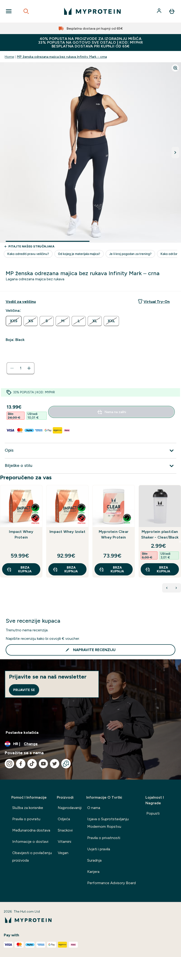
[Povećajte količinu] (29, 368)
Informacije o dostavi (30, 842)
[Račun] (159, 11)
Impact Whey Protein (21, 534)
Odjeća (64, 819)
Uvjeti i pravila (98, 849)
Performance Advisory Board (111, 883)
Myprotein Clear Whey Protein (113, 534)
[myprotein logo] (92, 11)
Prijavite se (24, 690)
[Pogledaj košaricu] (172, 11)
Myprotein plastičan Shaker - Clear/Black (159, 534)
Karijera (93, 872)
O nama (93, 808)
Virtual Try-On (157, 302)
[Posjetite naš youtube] (43, 763)
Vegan (63, 853)
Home (9, 57)
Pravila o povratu (26, 819)
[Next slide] (180, 542)
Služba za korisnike (27, 808)
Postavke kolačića (22, 732)
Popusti (153, 813)
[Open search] (26, 11)
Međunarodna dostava (31, 830)
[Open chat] (66, 763)
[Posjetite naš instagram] (9, 763)
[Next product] (176, 588)
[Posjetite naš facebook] (20, 763)
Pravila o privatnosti (103, 838)
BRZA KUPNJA (25, 569)
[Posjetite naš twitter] (54, 763)
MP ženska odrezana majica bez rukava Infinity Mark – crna (62, 57)
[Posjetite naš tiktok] (32, 763)
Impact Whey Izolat (67, 532)
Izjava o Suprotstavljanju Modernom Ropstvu (108, 822)
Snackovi (65, 830)
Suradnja (94, 860)
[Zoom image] (175, 68)
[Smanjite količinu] (12, 368)
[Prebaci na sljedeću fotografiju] (175, 152)
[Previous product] (167, 588)
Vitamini (64, 842)
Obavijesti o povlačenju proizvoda (32, 856)
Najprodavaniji (70, 808)
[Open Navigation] (8, 11)
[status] (20, 368)
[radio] (14, 321)
